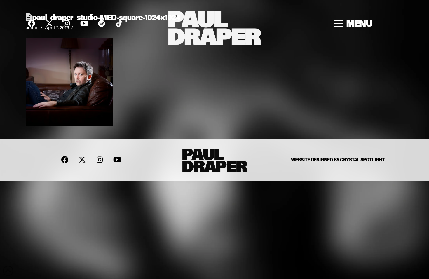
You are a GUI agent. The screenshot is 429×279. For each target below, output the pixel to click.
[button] (353, 23)
